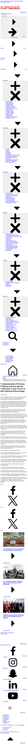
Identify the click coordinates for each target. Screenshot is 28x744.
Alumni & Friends (9, 360)
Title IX (4, 720)
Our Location (8, 239)
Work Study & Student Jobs (11, 195)
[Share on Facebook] (13, 495)
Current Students (9, 355)
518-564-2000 (21, 725)
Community (8, 361)
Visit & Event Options (10, 162)
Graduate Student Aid (10, 200)
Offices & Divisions (10, 319)
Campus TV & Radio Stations (12, 242)
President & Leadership (10, 317)
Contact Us (5, 729)
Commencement (9, 249)
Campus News (9, 318)
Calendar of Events (10, 233)
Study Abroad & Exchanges (11, 116)
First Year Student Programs (11, 247)
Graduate (8, 151)
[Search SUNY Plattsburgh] (13, 340)
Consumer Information (10, 326)
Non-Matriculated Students (11, 156)
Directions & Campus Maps (11, 330)
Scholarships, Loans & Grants (12, 194)
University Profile (9, 325)
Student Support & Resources (12, 246)
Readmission (8, 153)
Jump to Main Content (11, 1)
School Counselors (9, 358)
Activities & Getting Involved (12, 235)
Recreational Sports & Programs (12, 282)
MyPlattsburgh (6, 342)
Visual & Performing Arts (11, 240)
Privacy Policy (6, 728)
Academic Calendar (10, 112)
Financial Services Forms (11, 202)
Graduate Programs (10, 103)
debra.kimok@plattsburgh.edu (13, 475)
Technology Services (10, 117)
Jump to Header (4, 1)
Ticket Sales (8, 286)
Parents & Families (9, 357)
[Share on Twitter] (13, 505)
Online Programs (9, 102)
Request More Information (11, 160)
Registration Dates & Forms (11, 157)
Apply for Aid (9, 196)
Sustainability (8, 250)
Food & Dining (9, 237)
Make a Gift (5, 343)
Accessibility (5, 719)
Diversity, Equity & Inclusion (12, 243)
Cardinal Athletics (9, 281)
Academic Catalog (9, 110)
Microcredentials (9, 105)
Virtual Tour (8, 238)
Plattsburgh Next (9, 323)
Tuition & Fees (9, 193)
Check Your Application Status (12, 159)
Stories (4, 378)
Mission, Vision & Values (11, 324)
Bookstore (5, 722)
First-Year (8, 149)
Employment (5, 714)
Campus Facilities (9, 329)
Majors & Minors (9, 101)
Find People (5, 717)
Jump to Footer (20, 1)
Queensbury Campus (10, 107)
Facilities (7, 283)
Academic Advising (10, 113)
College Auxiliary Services (11, 328)
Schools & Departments (10, 106)
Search (3, 16)
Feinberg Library (9, 114)
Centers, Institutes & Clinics (11, 321)
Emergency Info (6, 715)
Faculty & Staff (9, 359)
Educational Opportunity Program (13, 155)
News (4, 377)
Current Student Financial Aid (12, 201)
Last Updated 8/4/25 (5, 732)
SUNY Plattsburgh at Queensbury (13, 322)
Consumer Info (6, 718)
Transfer (7, 150)
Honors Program (9, 109)
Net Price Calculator (10, 199)
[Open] (15, 91)
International (8, 152)
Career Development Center (11, 108)
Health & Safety (9, 244)
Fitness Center (9, 285)
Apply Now (8, 158)
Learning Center (9, 115)
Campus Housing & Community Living (14, 236)
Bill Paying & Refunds (10, 197)
